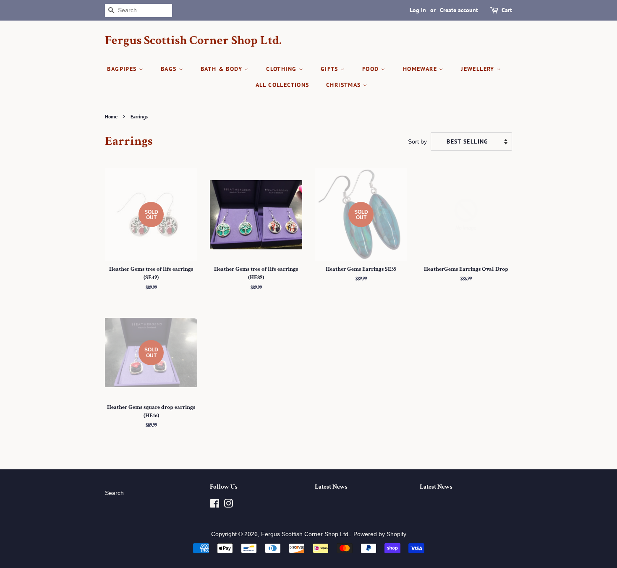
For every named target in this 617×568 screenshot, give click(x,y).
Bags (170, 69)
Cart (507, 10)
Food (371, 69)
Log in (418, 10)
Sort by (417, 141)
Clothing (282, 69)
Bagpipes (123, 69)
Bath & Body (223, 69)
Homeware (421, 69)
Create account (459, 10)
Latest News (331, 487)
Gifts (330, 69)
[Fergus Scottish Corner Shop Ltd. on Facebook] (215, 505)
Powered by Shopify (379, 534)
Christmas (344, 85)
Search (114, 493)
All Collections (282, 85)
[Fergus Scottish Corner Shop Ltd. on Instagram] (228, 505)
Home (111, 116)
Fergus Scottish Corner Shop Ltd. (193, 40)
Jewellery (479, 69)
